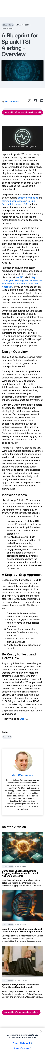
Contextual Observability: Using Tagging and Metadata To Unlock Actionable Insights (20, 873)
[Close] (41, 1031)
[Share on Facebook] (35, 100)
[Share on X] (29, 100)
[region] (22, 1041)
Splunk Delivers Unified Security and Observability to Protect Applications (22, 930)
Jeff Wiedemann (12, 101)
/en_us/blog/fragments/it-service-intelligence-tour (23, 112)
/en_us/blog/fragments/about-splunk (21, 1012)
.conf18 (19, 277)
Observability (8, 25)
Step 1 (23, 718)
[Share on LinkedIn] (41, 100)
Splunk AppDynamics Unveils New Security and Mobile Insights (20, 985)
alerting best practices (13, 201)
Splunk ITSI (7, 737)
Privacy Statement (21, 1043)
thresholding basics (28, 197)
